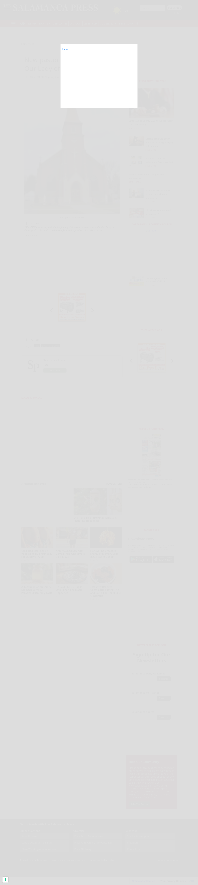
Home (65, 49)
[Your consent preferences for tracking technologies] (5, 880)
